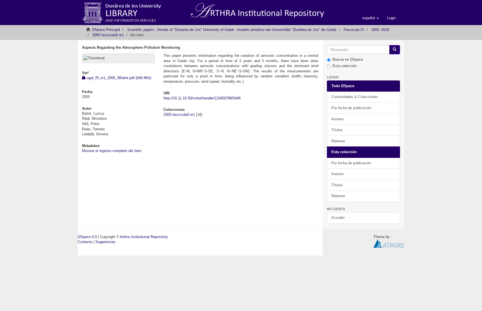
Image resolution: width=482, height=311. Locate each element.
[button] (370, 18)
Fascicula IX (354, 30)
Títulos (337, 130)
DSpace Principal (106, 30)
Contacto (85, 242)
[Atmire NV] (388, 243)
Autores (337, 119)
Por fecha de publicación (351, 108)
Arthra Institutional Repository (144, 237)
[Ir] (394, 49)
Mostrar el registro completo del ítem (111, 151)
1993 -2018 (380, 30)
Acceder (338, 218)
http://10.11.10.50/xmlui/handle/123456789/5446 (202, 98)
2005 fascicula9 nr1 (108, 35)
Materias (338, 141)
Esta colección (344, 66)
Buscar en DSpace (347, 59)
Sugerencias (105, 242)
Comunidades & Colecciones (354, 97)
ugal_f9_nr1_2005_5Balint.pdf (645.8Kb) (118, 78)
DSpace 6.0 (87, 237)
